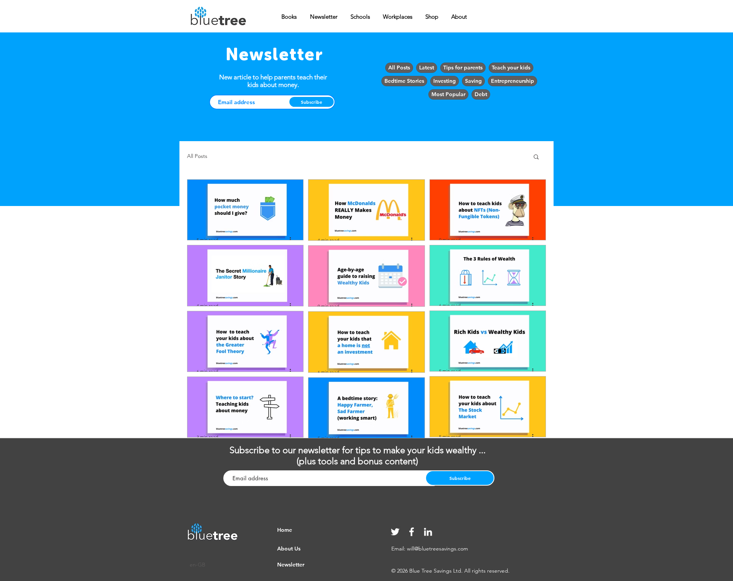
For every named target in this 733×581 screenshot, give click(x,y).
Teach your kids (511, 67)
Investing (444, 80)
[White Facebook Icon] (411, 532)
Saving (473, 80)
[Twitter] (395, 532)
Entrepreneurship (512, 80)
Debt (481, 94)
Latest (426, 67)
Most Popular (448, 94)
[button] (536, 157)
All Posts (399, 67)
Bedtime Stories (404, 80)
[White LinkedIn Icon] (428, 532)
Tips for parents (463, 67)
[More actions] (292, 239)
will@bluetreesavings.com (437, 548)
